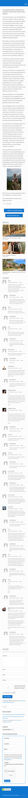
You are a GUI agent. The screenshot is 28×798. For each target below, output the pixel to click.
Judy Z (9, 307)
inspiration (9, 203)
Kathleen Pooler (12, 390)
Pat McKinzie (12, 295)
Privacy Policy (22, 795)
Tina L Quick (5, 716)
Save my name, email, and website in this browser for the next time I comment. (19, 687)
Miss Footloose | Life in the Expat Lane (16, 608)
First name (6, 738)
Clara (9, 579)
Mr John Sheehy (6, 714)
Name (4, 669)
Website (4, 680)
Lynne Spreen (11, 366)
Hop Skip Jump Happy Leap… (14, 215)
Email (4, 674)
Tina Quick (10, 506)
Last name (6, 743)
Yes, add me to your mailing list (9, 692)
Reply (20, 282)
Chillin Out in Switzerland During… (14, 210)
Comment (5, 655)
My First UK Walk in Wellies (18, 714)
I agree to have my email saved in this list (13, 764)
